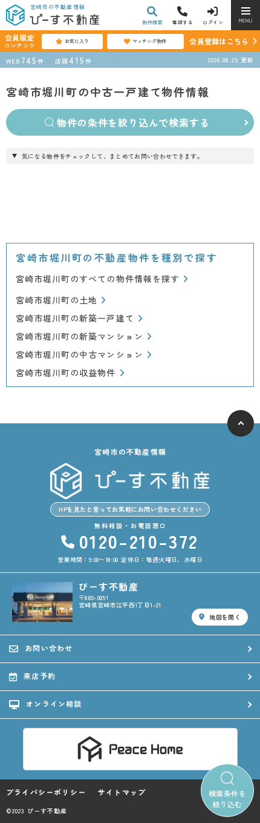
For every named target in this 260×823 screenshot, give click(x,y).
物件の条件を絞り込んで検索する (133, 122)
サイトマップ (122, 792)
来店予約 (40, 675)
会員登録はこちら (219, 41)
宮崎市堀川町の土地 (56, 300)
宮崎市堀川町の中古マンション (79, 354)
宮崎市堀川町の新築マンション (79, 336)
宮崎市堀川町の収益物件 (66, 372)
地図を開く (225, 616)
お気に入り (77, 41)
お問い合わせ (49, 648)
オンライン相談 (54, 703)
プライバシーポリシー (46, 792)
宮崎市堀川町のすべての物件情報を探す (98, 278)
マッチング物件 (149, 41)
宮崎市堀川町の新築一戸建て (75, 318)
